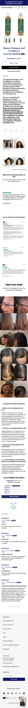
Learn (4, 637)
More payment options (14, 71)
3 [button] (14, 606)
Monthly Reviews (8, 641)
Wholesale (6, 649)
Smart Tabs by (21, 169)
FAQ (4, 633)
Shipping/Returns (8, 621)
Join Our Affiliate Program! (11, 645)
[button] (11, 58)
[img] (14, 192)
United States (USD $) (13, 689)
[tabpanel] (14, 123)
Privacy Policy (7, 629)
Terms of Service (8, 625)
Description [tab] (5, 76)
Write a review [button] (14, 496)
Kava (25, 169)
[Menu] (25, 7)
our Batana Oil (15, 85)
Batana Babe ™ (8, 7)
